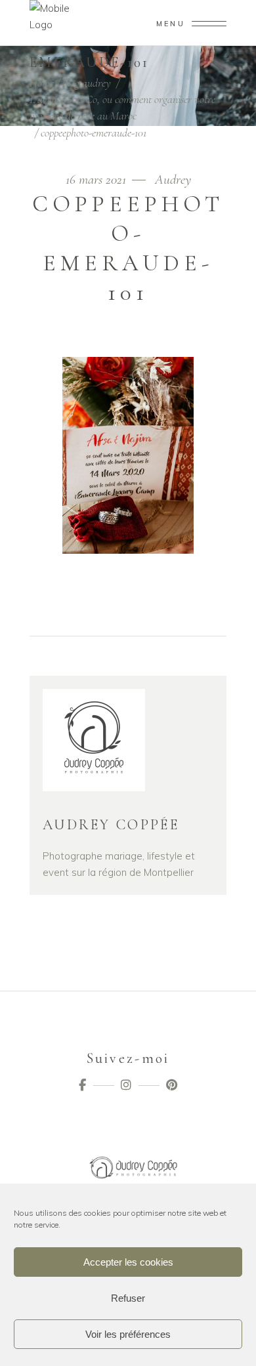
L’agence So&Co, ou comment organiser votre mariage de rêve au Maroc (122, 107)
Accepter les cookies (128, 1262)
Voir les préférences (128, 1334)
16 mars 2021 (97, 179)
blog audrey (86, 82)
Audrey (173, 179)
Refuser (128, 1298)
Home (42, 82)
